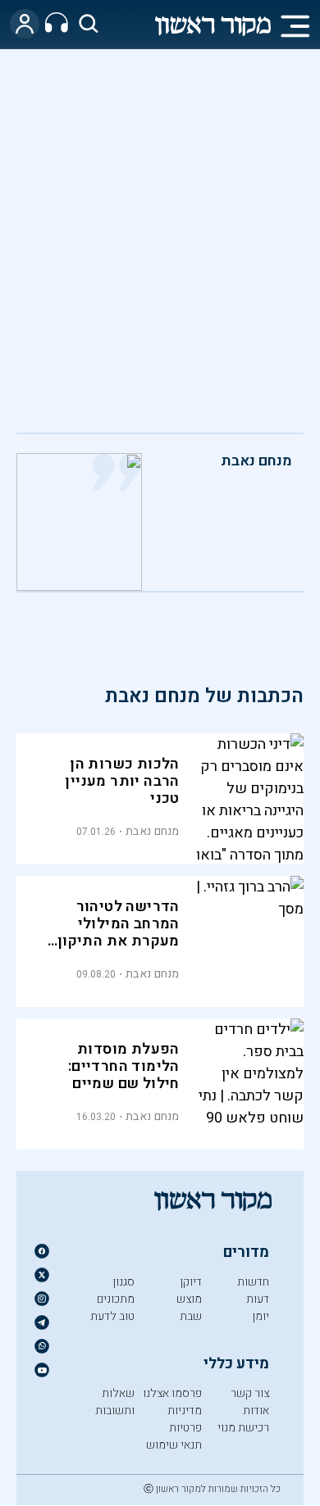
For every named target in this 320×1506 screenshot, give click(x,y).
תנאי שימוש (174, 1445)
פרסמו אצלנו (172, 1393)
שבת (191, 1316)
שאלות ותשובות (115, 1402)
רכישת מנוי (243, 1427)
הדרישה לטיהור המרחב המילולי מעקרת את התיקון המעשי (118, 932)
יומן (260, 1316)
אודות (256, 1410)
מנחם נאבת (256, 461)
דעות (257, 1299)
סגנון (123, 1282)
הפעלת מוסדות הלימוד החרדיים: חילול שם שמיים (124, 1066)
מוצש (189, 1299)
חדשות (253, 1282)
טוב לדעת (112, 1316)
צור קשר (250, 1393)
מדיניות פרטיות (184, 1419)
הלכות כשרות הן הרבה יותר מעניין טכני (122, 781)
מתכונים (116, 1299)
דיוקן (191, 1282)
